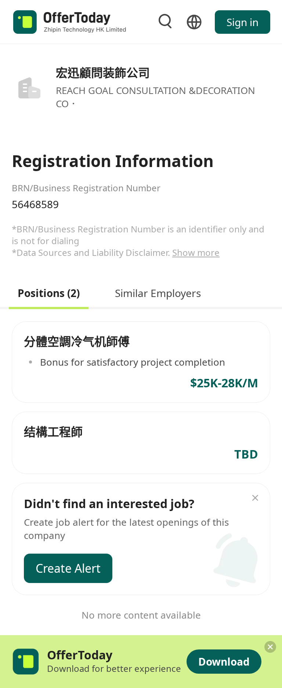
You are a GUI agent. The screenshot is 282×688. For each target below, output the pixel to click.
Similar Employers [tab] (158, 292)
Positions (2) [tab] (49, 292)
